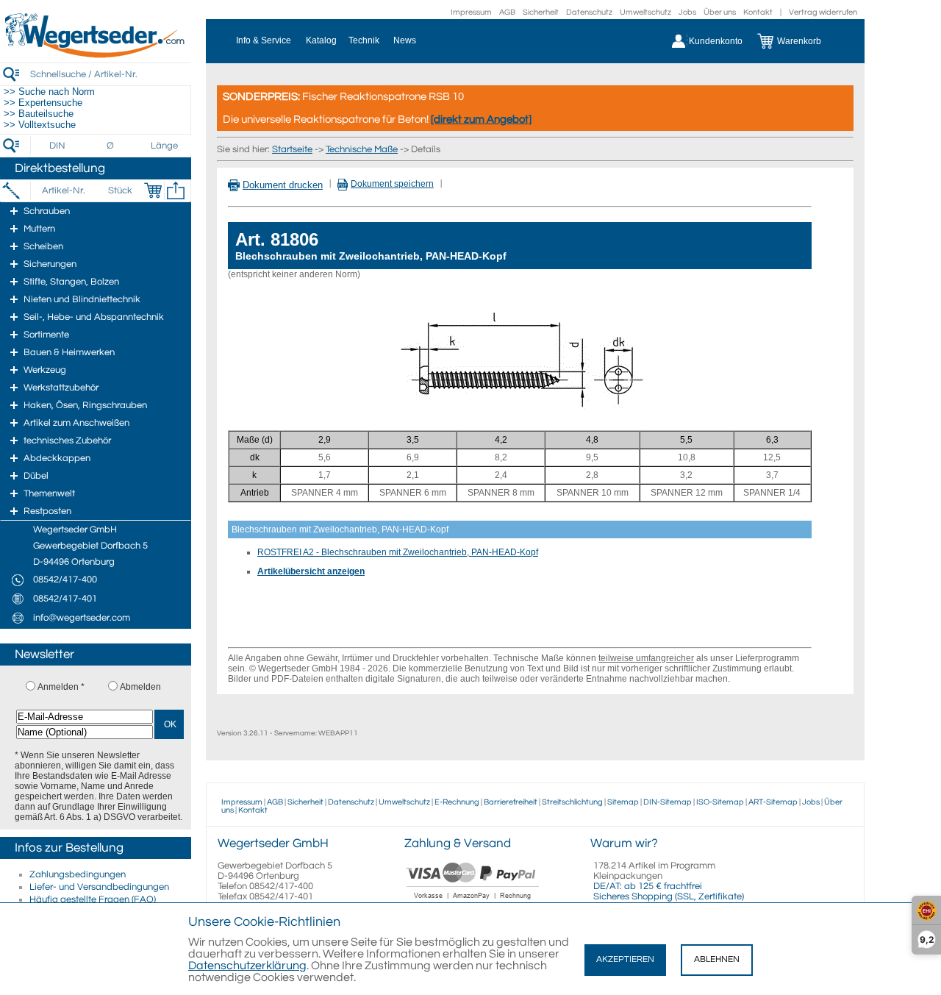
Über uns (720, 12)
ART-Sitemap (773, 802)
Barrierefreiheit (510, 802)
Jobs (687, 12)
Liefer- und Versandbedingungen (99, 887)
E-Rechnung (456, 802)
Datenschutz (589, 12)
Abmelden (140, 687)
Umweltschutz (645, 12)
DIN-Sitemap (667, 802)
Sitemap (623, 802)
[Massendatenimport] (176, 190)
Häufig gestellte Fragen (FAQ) (92, 899)
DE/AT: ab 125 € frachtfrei (647, 886)
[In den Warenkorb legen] (153, 190)
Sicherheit (541, 12)
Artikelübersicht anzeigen (311, 571)
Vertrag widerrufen (823, 12)
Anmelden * (61, 687)
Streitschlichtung (572, 802)
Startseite (292, 149)
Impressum (471, 12)
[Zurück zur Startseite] (95, 55)
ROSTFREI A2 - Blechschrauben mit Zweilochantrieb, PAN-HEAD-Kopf (397, 552)
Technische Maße (362, 149)
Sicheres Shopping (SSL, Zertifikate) (668, 896)
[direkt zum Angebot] (481, 119)
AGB (507, 12)
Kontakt (758, 12)
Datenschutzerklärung (247, 965)
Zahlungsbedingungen (77, 874)
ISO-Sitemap (720, 802)
